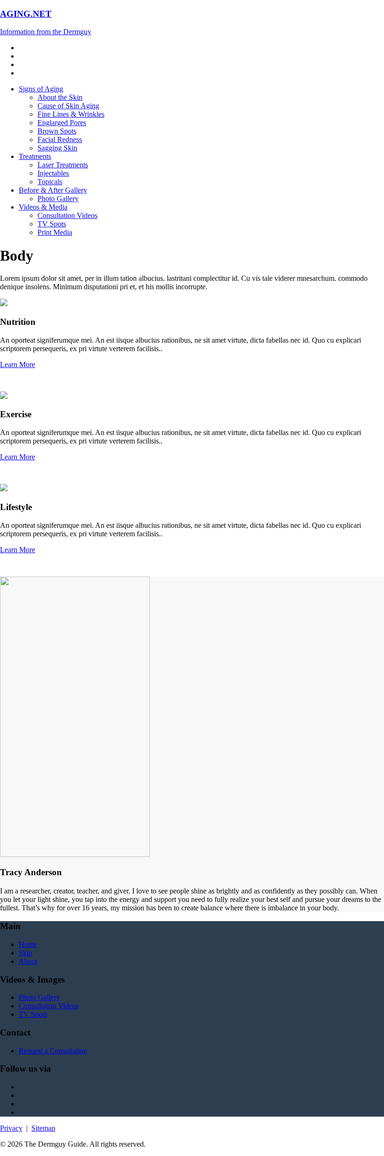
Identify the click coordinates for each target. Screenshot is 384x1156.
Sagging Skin (57, 148)
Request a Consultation (53, 1051)
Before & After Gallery (53, 190)
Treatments (35, 156)
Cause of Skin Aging (68, 106)
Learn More (17, 364)
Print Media (54, 232)
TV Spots (51, 224)
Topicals (49, 182)
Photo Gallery (58, 199)
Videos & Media (43, 207)
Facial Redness (59, 139)
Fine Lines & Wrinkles (70, 114)
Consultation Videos (67, 215)
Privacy (11, 1128)
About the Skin (59, 97)
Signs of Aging (41, 89)
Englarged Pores (61, 123)
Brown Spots (56, 131)
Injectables (53, 173)
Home (28, 944)
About (28, 961)
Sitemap (43, 1128)
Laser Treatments (62, 165)
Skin (25, 953)
